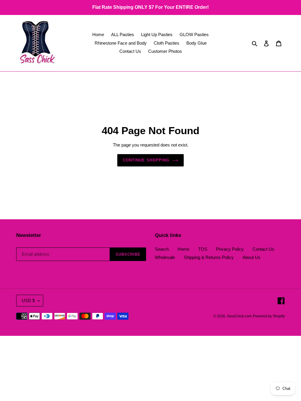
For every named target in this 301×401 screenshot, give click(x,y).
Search (162, 249)
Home (183, 249)
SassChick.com (239, 316)
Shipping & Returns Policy (209, 257)
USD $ (28, 300)
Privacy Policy (230, 249)
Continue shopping (146, 160)
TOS (202, 249)
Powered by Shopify (269, 316)
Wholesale (165, 257)
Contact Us (263, 249)
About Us (251, 257)
